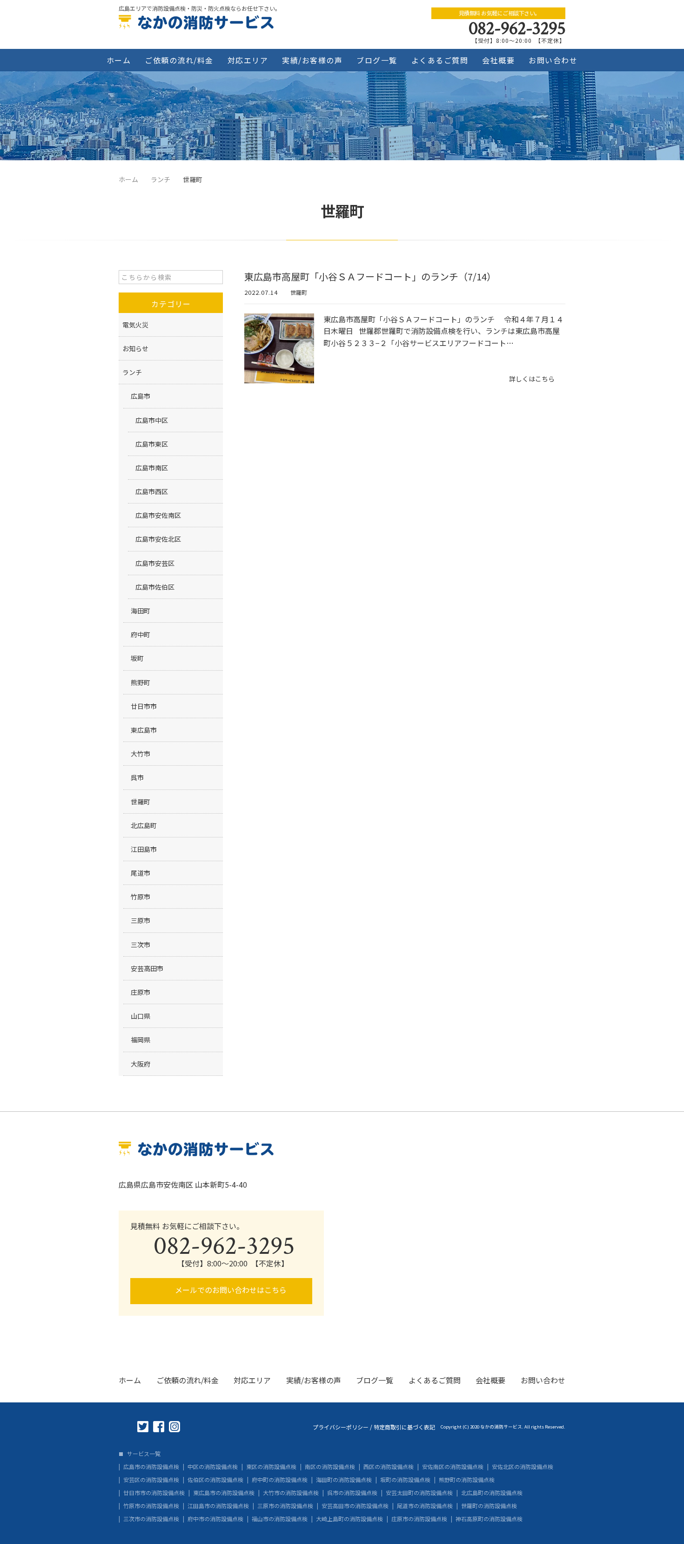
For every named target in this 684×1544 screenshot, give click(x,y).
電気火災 (135, 324)
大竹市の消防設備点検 (291, 1493)
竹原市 (140, 896)
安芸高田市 (147, 968)
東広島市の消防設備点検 (224, 1493)
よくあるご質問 (440, 60)
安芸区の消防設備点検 (151, 1480)
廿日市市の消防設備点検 (154, 1493)
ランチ (132, 372)
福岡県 (140, 1039)
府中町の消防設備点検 (280, 1480)
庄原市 (140, 992)
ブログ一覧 (376, 60)
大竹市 (140, 753)
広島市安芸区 (154, 563)
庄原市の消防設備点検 (419, 1519)
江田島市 (144, 849)
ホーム (119, 60)
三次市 (140, 944)
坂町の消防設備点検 (405, 1480)
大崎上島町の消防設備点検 (349, 1519)
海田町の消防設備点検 (344, 1480)
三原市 (140, 920)
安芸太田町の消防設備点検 (419, 1493)
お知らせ (135, 348)
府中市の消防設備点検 (215, 1519)
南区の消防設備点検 (330, 1466)
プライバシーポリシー (341, 1427)
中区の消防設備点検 (213, 1466)
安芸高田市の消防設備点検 (355, 1506)
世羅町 (298, 292)
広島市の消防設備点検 (151, 1466)
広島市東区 (151, 444)
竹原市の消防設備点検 (151, 1506)
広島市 (140, 396)
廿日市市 (144, 706)
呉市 (137, 777)
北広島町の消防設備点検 (492, 1493)
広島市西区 (151, 491)
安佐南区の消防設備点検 (452, 1466)
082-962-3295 (517, 28)
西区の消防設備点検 (388, 1466)
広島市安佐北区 (158, 539)
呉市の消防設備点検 (352, 1493)
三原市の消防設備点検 (285, 1506)
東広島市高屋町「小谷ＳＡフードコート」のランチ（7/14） (370, 276)
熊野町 (140, 682)
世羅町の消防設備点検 (489, 1506)
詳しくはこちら (532, 378)
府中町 (140, 634)
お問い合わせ (553, 60)
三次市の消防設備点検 (151, 1519)
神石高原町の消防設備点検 (489, 1519)
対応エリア (248, 60)
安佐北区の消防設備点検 (522, 1466)
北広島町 (144, 825)
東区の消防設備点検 (271, 1466)
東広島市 (144, 730)
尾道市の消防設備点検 (425, 1506)
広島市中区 (151, 420)
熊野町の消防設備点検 (467, 1480)
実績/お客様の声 (312, 60)
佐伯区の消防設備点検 (215, 1480)
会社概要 (498, 60)
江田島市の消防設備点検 (218, 1506)
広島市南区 (151, 467)
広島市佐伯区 (154, 587)
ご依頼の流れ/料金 (179, 60)
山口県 (140, 1015)
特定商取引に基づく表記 (404, 1427)
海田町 (140, 610)
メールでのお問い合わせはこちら (230, 1289)
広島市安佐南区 (158, 515)
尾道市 (140, 872)
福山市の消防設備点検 (280, 1519)
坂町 (137, 658)
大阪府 (140, 1063)
